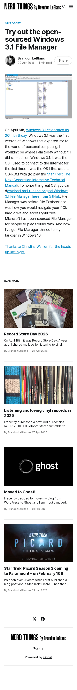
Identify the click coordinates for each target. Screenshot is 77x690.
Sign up (38, 648)
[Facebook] (43, 619)
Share (63, 60)
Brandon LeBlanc (31, 58)
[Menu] (71, 6)
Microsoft (13, 23)
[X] (34, 619)
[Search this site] (64, 6)
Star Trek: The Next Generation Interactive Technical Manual (37, 179)
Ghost (47, 657)
